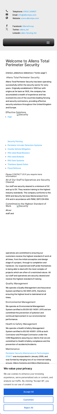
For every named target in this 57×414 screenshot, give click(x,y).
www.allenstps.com (30, 18)
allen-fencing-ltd (28, 33)
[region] (28, 389)
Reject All (28, 407)
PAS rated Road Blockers (19, 153)
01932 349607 (30, 11)
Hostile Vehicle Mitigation (19, 149)
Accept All (28, 391)
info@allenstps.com (27, 15)
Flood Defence (14, 168)
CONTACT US (18, 174)
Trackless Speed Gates (18, 164)
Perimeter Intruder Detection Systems (25, 145)
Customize (28, 399)
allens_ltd (24, 29)
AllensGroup (28, 26)
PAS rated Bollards (16, 156)
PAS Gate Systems (16, 160)
